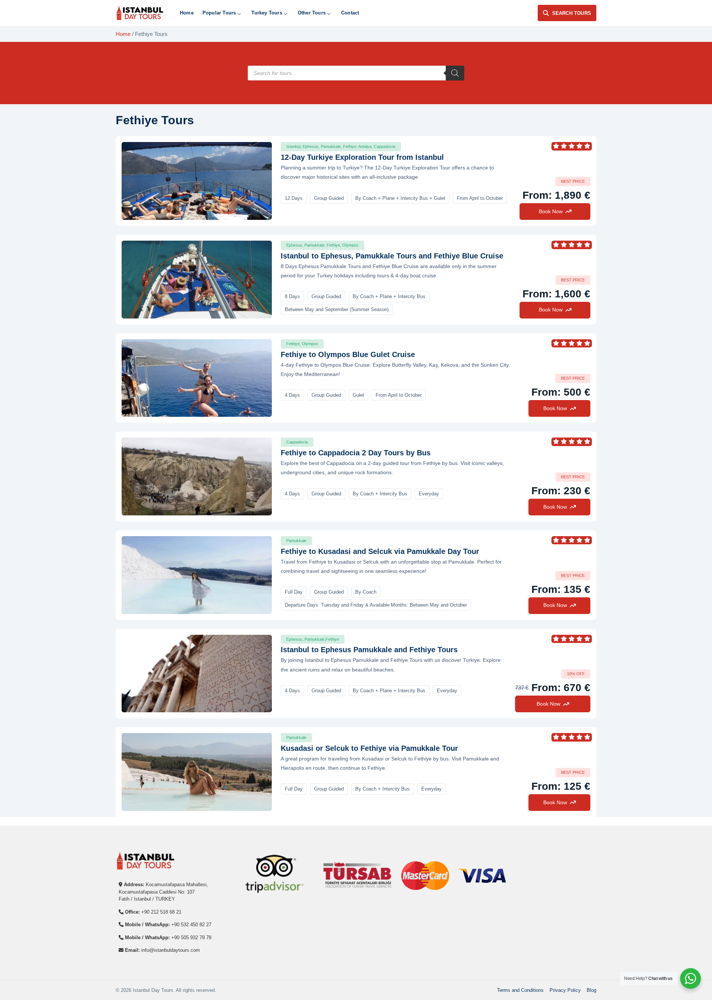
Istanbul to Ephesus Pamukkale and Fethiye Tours (369, 650)
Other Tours (312, 13)
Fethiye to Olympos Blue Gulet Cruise (348, 354)
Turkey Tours (266, 13)
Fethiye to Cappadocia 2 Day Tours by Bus (356, 453)
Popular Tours (219, 13)
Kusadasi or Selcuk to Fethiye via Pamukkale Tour (369, 748)
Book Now (551, 211)
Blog (591, 990)
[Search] (455, 73)
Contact (350, 13)
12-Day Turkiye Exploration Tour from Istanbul (362, 157)
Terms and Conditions (520, 990)
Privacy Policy (565, 990)
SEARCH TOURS (571, 13)
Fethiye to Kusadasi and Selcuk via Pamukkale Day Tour (380, 551)
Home (187, 13)
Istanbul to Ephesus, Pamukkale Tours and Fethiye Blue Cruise (392, 256)
